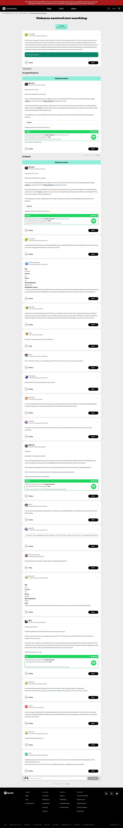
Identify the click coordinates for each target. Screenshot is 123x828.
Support (62, 796)
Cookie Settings (37, 824)
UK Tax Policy (77, 824)
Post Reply (93, 778)
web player (37, 638)
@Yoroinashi (34, 90)
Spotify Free (80, 811)
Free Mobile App (64, 803)
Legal (5, 824)
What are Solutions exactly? (62, 135)
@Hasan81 (28, 472)
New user (31, 307)
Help (49, 8)
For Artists (45, 796)
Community (11, 8)
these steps (72, 4)
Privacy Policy (27, 824)
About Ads (47, 824)
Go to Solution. (35, 55)
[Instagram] (106, 794)
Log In (114, 8)
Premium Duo (81, 799)
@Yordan (83, 460)
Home (11, 13)
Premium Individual (82, 796)
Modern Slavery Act (66, 824)
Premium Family (81, 803)
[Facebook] (117, 794)
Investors (45, 807)
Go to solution (62, 27)
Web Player (63, 799)
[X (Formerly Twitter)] (112, 794)
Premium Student (82, 807)
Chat (61, 8)
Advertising (45, 803)
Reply (93, 63)
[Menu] (119, 8)
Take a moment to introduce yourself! (51, 139)
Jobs (26, 799)
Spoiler (29, 122)
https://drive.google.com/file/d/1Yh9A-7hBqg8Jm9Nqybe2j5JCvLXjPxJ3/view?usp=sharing (60, 691)
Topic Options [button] (27, 69)
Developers (45, 799)
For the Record (29, 803)
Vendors (44, 811)
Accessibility (56, 824)
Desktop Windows (24, 13)
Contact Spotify (64, 807)
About (27, 796)
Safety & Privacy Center (15, 824)
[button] (98, 35)
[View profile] (26, 35)
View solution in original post (33, 142)
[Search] (108, 8)
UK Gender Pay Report (88, 824)
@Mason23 (34, 627)
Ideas (73, 8)
